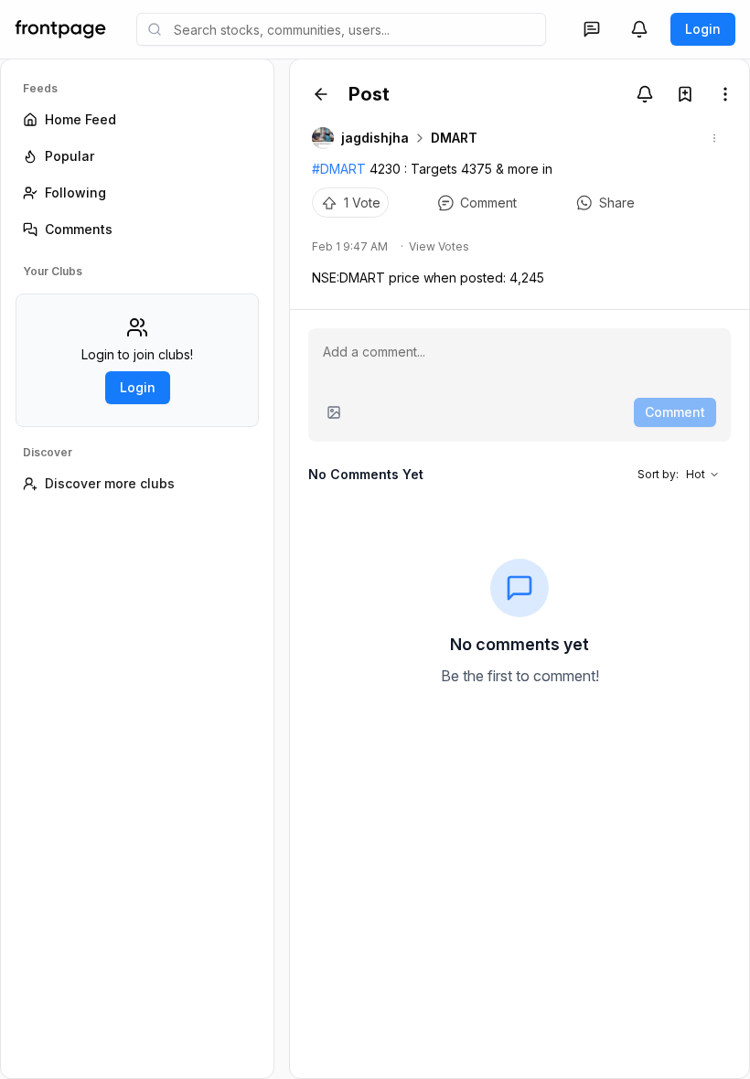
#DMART (339, 168)
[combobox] (341, 29)
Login (703, 29)
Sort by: (671, 474)
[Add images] (334, 412)
